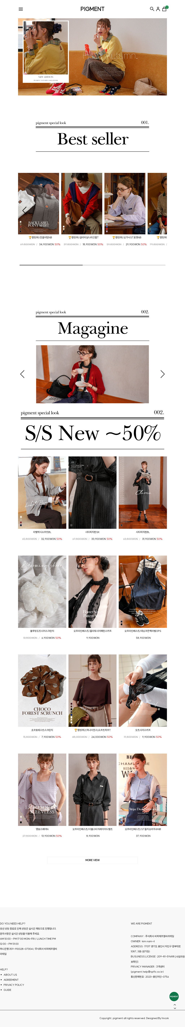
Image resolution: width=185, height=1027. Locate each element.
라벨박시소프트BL (42, 531)
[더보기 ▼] (92, 860)
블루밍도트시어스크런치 (42, 631)
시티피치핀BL (143, 531)
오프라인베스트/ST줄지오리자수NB (143, 829)
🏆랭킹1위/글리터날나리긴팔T (83, 237)
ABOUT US (10, 974)
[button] (24, 210)
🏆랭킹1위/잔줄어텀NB (40, 237)
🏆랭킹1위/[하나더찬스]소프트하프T (92, 730)
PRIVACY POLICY (14, 984)
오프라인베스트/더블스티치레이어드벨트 (92, 829)
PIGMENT (93, 8)
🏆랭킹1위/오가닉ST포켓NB (126, 237)
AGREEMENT (11, 979)
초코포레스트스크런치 (42, 730)
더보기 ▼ (92, 860)
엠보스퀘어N (42, 829)
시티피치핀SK (92, 531)
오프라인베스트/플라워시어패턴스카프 (92, 631)
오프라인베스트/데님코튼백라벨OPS (142, 631)
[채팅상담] (174, 996)
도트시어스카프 (142, 730)
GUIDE (7, 989)
